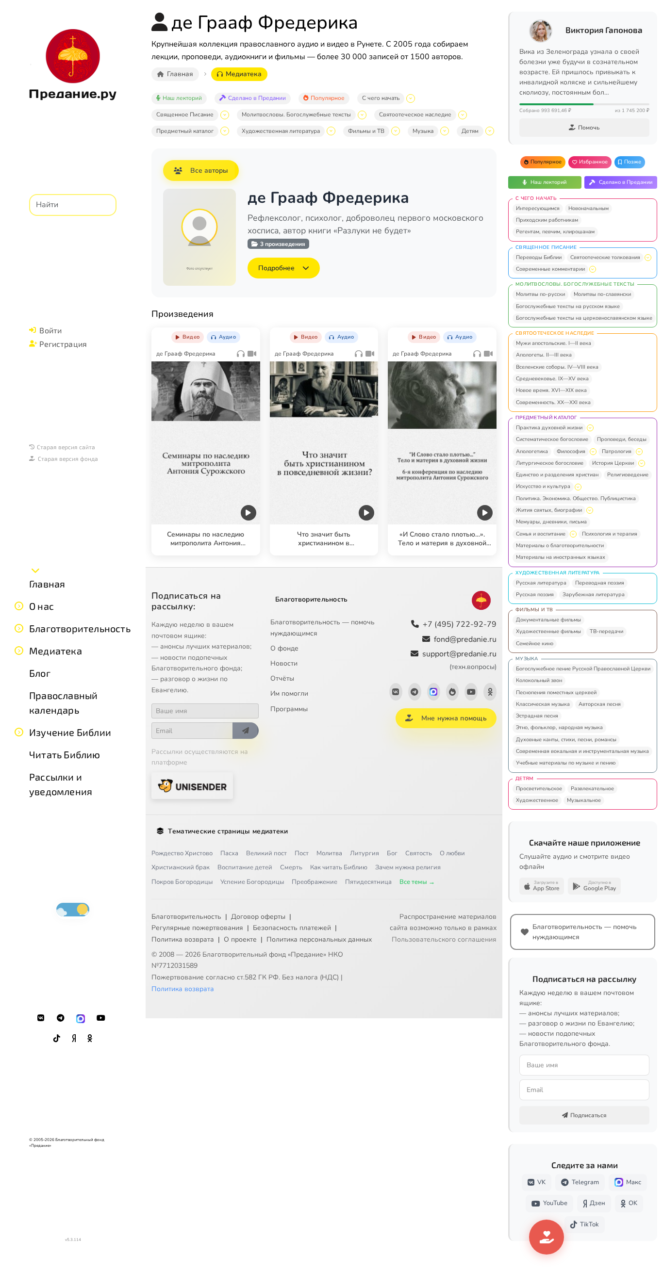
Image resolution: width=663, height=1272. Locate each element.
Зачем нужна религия (408, 867)
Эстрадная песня (537, 715)
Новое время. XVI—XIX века (551, 390)
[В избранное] (227, 335)
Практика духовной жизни (549, 427)
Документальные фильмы (548, 619)
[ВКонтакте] (41, 1018)
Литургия (364, 853)
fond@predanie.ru (465, 639)
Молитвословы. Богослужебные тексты (296, 114)
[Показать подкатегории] (648, 257)
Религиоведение (627, 474)
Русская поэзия (535, 594)
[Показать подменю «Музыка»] (444, 131)
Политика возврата (182, 939)
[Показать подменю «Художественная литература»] (331, 131)
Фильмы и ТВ (366, 131)
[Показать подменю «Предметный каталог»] (224, 131)
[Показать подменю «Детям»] (489, 131)
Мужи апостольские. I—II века (553, 343)
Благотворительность (80, 628)
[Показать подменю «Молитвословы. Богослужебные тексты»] (362, 115)
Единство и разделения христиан (557, 474)
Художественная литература (281, 131)
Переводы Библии (539, 257)
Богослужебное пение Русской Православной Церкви (583, 668)
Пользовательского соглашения (444, 939)
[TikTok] (57, 1038)
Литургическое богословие (549, 463)
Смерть (291, 867)
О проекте (240, 939)
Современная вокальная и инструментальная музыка (582, 751)
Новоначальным (588, 208)
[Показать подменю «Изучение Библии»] (19, 732)
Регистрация (63, 343)
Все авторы (209, 170)
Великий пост (266, 853)
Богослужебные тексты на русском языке (568, 306)
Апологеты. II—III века (544, 355)
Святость (418, 853)
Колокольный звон (539, 680)
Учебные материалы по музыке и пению (565, 762)
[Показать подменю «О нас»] (19, 606)
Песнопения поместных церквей (556, 692)
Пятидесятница (368, 882)
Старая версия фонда (68, 458)
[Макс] (80, 1018)
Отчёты (282, 678)
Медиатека (55, 650)
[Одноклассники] (89, 1038)
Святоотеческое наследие (415, 114)
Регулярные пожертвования (197, 927)
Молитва (329, 853)
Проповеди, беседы (621, 439)
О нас (41, 606)
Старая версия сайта (66, 446)
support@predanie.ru (459, 660)
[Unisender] (192, 785)
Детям (470, 131)
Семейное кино (534, 643)
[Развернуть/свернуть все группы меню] (35, 570)
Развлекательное (592, 788)
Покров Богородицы (182, 882)
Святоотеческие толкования (605, 257)
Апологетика (532, 451)
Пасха (229, 853)
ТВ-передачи (606, 631)
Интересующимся (538, 208)
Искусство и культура (543, 486)
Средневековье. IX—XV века (552, 378)
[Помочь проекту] (546, 1237)
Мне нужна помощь (454, 718)
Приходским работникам (547, 220)
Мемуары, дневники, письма (551, 521)
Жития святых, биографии (549, 510)
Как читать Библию (338, 867)
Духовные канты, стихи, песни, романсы (566, 739)
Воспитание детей (244, 867)
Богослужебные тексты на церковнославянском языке (584, 318)
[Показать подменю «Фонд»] (19, 628)
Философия (571, 451)
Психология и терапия (609, 534)
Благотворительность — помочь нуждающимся (322, 628)
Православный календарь (63, 702)
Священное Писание (185, 114)
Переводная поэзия (599, 583)
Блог (39, 673)
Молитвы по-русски (540, 294)
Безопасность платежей (292, 927)
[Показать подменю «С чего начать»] (410, 98)
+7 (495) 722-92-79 (460, 624)
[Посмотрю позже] (247, 335)
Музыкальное (584, 800)
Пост (302, 853)
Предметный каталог (185, 131)
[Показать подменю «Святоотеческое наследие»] (462, 115)
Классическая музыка (543, 704)
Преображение (314, 882)
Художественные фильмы (548, 631)
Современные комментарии (550, 269)
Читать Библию (64, 754)
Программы (289, 709)
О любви (452, 853)
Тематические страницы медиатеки (228, 831)
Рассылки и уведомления (60, 784)
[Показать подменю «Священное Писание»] (224, 115)
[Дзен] (74, 1038)
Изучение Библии (70, 732)
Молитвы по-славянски (602, 294)
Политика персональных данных (319, 939)
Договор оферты (258, 916)
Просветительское (539, 788)
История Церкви (613, 463)
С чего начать (380, 98)
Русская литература (541, 583)
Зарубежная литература (594, 594)
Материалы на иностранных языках (560, 557)
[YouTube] (101, 1018)
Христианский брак (180, 867)
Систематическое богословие (552, 439)
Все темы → (417, 882)
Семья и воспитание (540, 534)
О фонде (284, 648)
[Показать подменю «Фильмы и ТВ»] (395, 131)
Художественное (537, 800)
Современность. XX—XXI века (553, 402)
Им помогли (289, 693)
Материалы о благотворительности (560, 545)
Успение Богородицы (252, 882)
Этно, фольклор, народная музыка (559, 727)
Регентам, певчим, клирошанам (555, 231)
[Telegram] (60, 1018)
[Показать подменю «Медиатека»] (19, 650)
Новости (284, 663)
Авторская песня (600, 704)
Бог (392, 853)
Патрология (616, 451)
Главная (47, 583)
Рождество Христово (182, 853)
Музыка (423, 131)
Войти (50, 330)
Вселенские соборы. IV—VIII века (557, 367)
